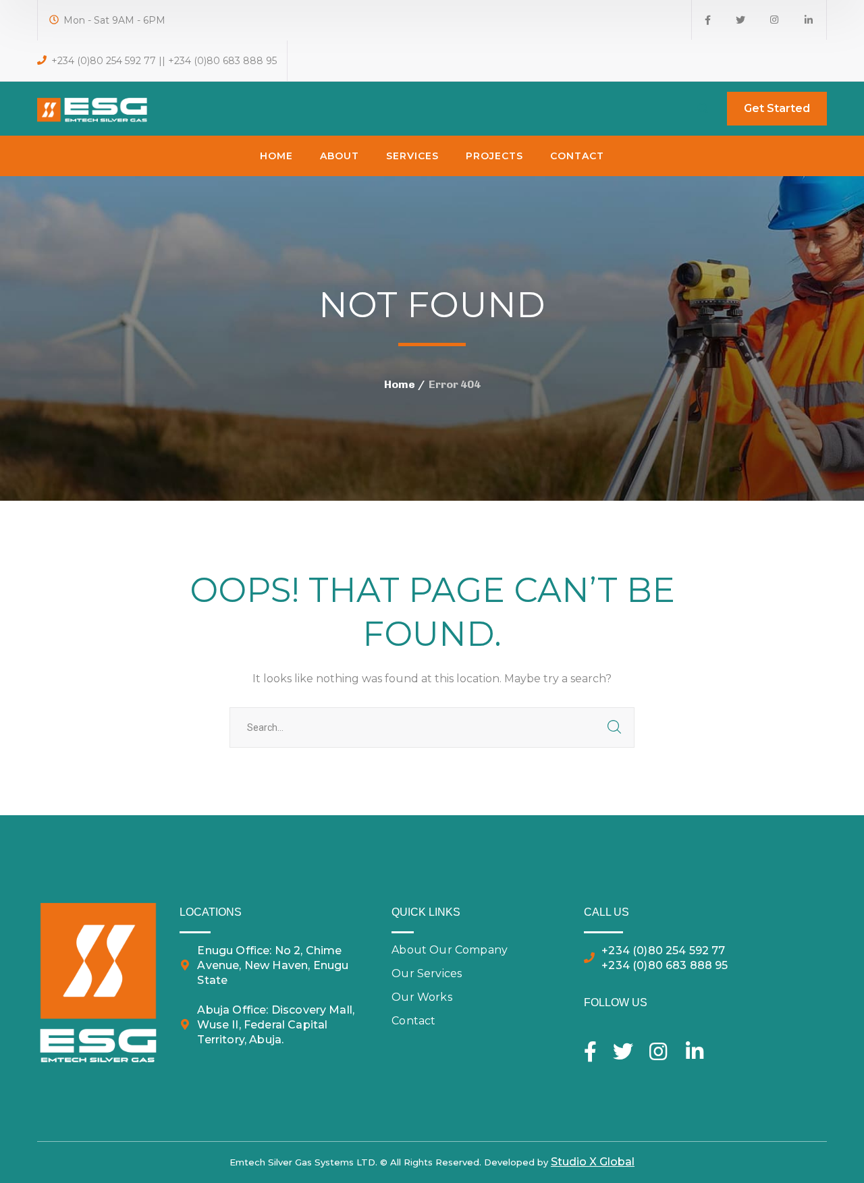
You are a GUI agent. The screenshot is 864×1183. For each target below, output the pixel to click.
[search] (702, 109)
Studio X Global (592, 1161)
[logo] (93, 107)
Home (399, 384)
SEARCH (614, 727)
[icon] (708, 20)
